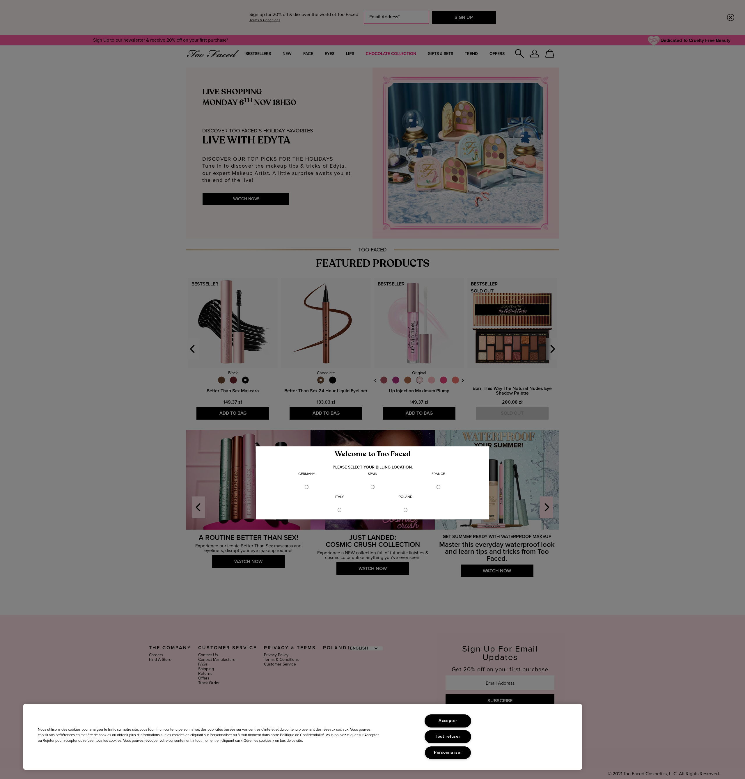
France (438, 474)
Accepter (448, 721)
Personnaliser (448, 752)
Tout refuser (448, 736)
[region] (302, 737)
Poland (405, 497)
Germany (306, 474)
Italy (339, 497)
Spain (372, 474)
